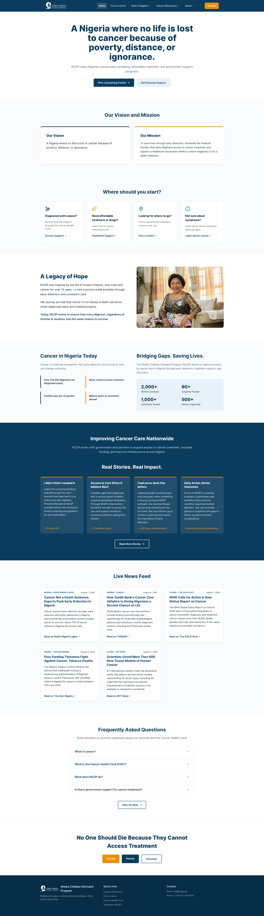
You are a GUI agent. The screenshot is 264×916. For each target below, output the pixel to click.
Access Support (54, 235)
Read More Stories (130, 543)
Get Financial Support (153, 82)
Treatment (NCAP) (112, 904)
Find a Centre (118, 5)
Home (102, 5)
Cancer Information (113, 891)
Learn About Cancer (197, 235)
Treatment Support (103, 235)
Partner (130, 858)
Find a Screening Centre (112, 82)
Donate (212, 5)
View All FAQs (130, 804)
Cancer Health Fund (113, 900)
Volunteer (151, 858)
